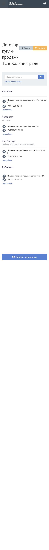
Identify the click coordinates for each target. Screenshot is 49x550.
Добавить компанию (26, 257)
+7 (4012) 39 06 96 (15, 130)
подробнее (7, 109)
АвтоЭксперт (9, 141)
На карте (41, 48)
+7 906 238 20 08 (14, 156)
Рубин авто (8, 167)
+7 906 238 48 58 (14, 106)
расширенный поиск (13, 81)
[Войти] (44, 3)
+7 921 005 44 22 (14, 179)
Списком (27, 48)
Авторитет (7, 116)
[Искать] (41, 77)
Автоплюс (7, 91)
